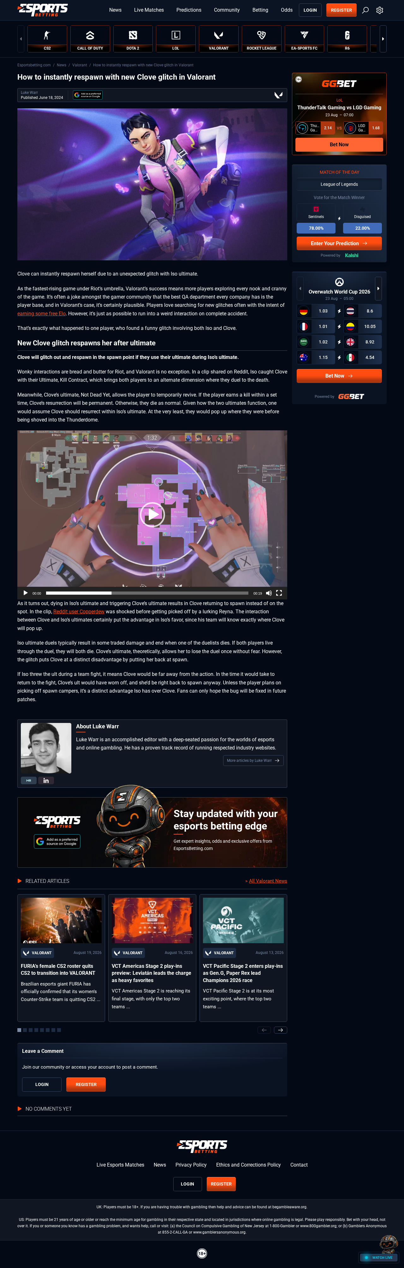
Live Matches (149, 10)
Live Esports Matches (120, 1165)
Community (227, 10)
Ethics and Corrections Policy (248, 1165)
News (115, 10)
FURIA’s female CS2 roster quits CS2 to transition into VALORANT (58, 969)
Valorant (79, 65)
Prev (20, 38)
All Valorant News (268, 881)
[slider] (147, 593)
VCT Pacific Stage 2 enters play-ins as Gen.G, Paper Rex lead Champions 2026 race (243, 973)
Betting (260, 10)
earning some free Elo (41, 314)
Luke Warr (29, 92)
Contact (299, 1165)
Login (310, 10)
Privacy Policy (191, 1165)
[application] (152, 514)
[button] (152, 514)
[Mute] (269, 593)
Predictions (188, 10)
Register (341, 10)
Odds (287, 10)
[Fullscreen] (279, 593)
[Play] (25, 593)
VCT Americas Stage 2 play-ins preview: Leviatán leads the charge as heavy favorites (151, 973)
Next (383, 38)
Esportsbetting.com (34, 65)
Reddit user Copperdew (78, 612)
